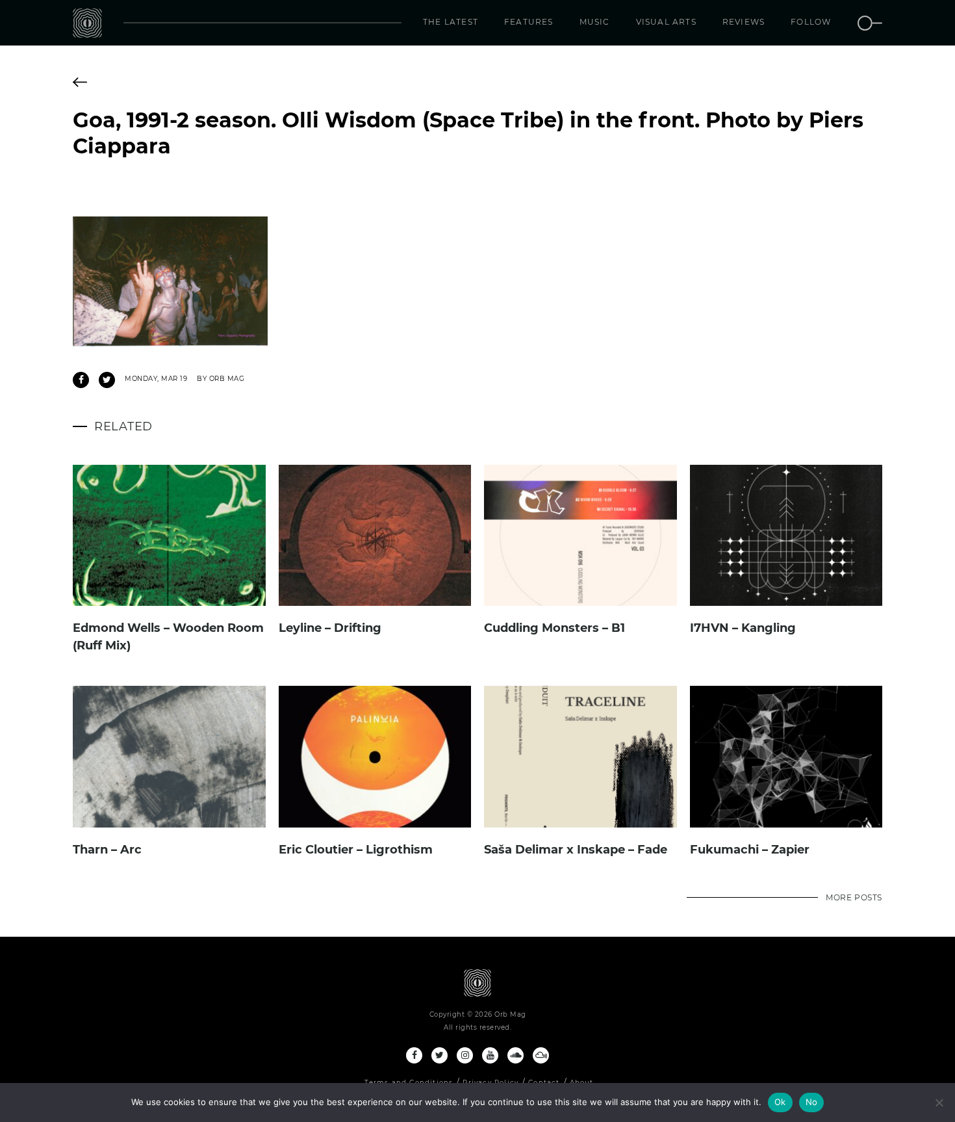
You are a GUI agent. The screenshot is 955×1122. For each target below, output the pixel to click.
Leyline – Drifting (330, 628)
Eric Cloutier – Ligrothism (356, 849)
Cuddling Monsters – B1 (554, 628)
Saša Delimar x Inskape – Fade (575, 849)
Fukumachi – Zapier (749, 849)
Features (529, 22)
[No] (938, 1102)
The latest (450, 22)
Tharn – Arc (107, 849)
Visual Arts (666, 22)
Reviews (743, 22)
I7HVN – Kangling (743, 628)
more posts (854, 897)
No (812, 1102)
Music (594, 22)
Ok (780, 1102)
